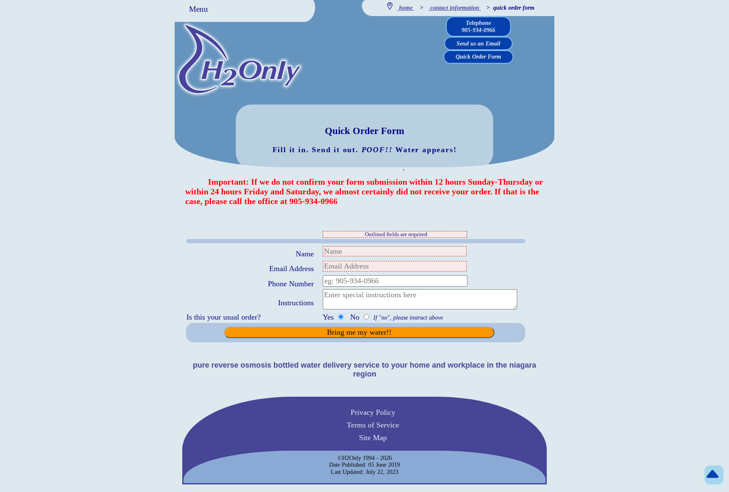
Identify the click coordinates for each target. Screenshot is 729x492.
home (405, 7)
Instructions (296, 302)
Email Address (291, 268)
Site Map (373, 437)
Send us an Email (478, 43)
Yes (329, 317)
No (356, 317)
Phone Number (291, 284)
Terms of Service (373, 424)
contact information (455, 7)
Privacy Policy (373, 412)
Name (305, 254)
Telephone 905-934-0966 (478, 26)
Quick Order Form (478, 56)
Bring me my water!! (359, 332)
